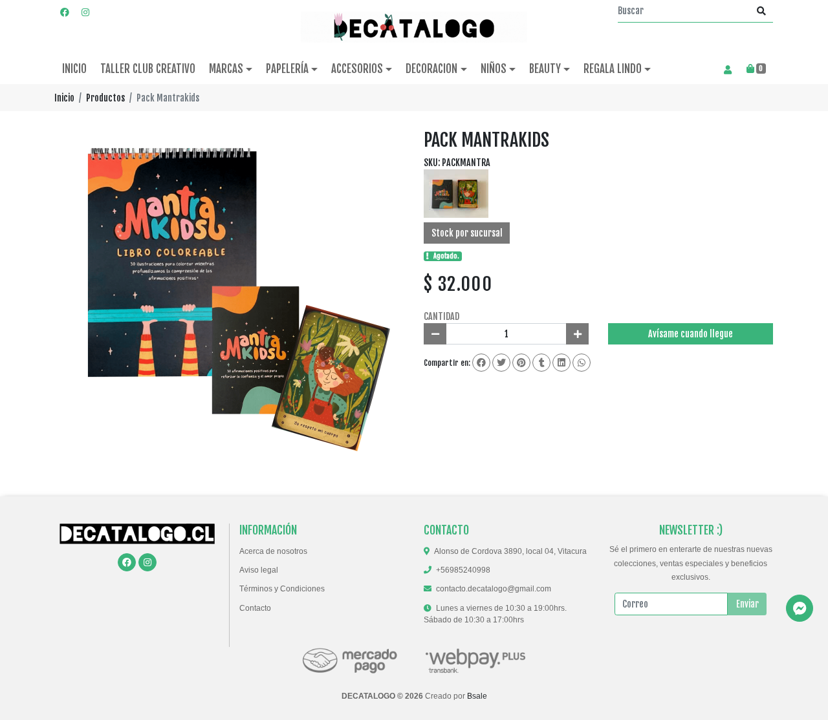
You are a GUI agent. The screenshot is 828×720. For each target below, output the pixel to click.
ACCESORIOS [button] (357, 69)
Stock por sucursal (467, 233)
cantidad (441, 316)
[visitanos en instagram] (85, 12)
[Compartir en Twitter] (501, 363)
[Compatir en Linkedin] (561, 363)
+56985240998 (463, 570)
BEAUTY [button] (545, 69)
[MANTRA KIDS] (456, 192)
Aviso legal (258, 570)
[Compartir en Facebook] (481, 363)
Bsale (477, 696)
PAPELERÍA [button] (287, 69)
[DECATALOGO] (414, 27)
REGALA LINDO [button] (612, 69)
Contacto (255, 608)
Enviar (747, 603)
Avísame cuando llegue (690, 333)
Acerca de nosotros (273, 551)
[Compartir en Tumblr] (541, 363)
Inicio (64, 97)
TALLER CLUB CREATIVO (147, 69)
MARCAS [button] (226, 69)
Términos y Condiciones (282, 588)
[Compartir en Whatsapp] (581, 363)
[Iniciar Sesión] (727, 69)
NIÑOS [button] (494, 69)
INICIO (74, 69)
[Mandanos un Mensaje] (799, 608)
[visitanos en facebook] (64, 12)
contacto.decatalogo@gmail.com (493, 588)
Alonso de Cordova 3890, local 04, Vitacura (510, 551)
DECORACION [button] (431, 69)
